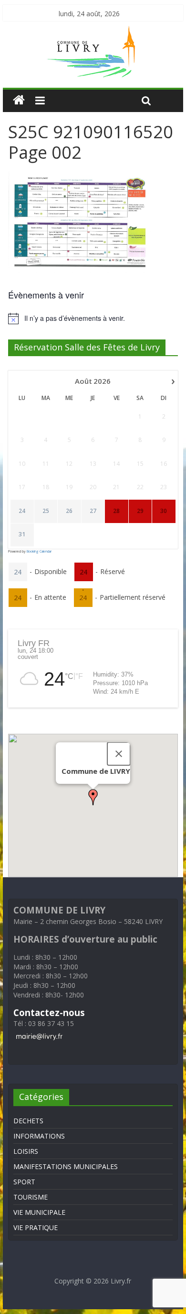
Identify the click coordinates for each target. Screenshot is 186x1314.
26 (69, 511)
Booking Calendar (39, 551)
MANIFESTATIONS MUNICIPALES (65, 1166)
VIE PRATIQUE (35, 1227)
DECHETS (28, 1120)
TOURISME (30, 1196)
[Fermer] (118, 753)
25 (45, 511)
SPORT (24, 1181)
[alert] (93, 318)
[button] (93, 797)
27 (93, 511)
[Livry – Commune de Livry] (93, 31)
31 (22, 534)
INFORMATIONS (39, 1135)
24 (22, 511)
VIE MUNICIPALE (39, 1212)
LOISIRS (25, 1151)
